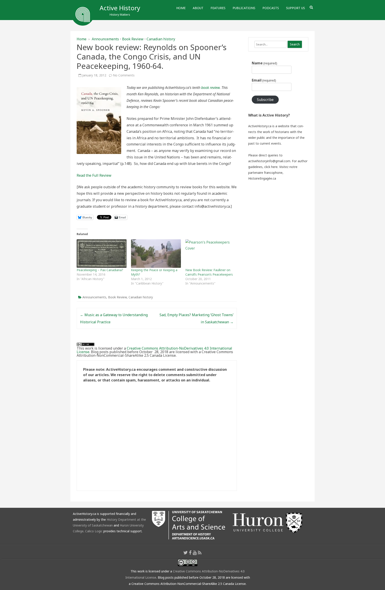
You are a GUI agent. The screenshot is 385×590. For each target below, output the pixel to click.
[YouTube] (195, 552)
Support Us (295, 8)
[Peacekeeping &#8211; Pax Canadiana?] (102, 253)
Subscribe (265, 99)
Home (181, 8)
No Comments (124, 75)
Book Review (132, 39)
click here (271, 167)
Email (264, 80)
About (198, 8)
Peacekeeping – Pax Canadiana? (100, 270)
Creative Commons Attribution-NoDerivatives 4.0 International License (154, 350)
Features (218, 8)
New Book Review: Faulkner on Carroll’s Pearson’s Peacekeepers (209, 272)
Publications (244, 8)
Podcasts (270, 8)
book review (210, 87)
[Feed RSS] (200, 552)
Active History (120, 8)
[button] (99, 120)
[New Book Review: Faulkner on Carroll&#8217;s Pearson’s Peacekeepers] (210, 253)
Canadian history (161, 39)
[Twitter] (185, 552)
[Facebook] (190, 552)
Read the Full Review (94, 175)
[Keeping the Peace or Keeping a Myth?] (156, 253)
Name (264, 63)
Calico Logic (93, 531)
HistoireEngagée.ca (262, 178)
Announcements (105, 39)
